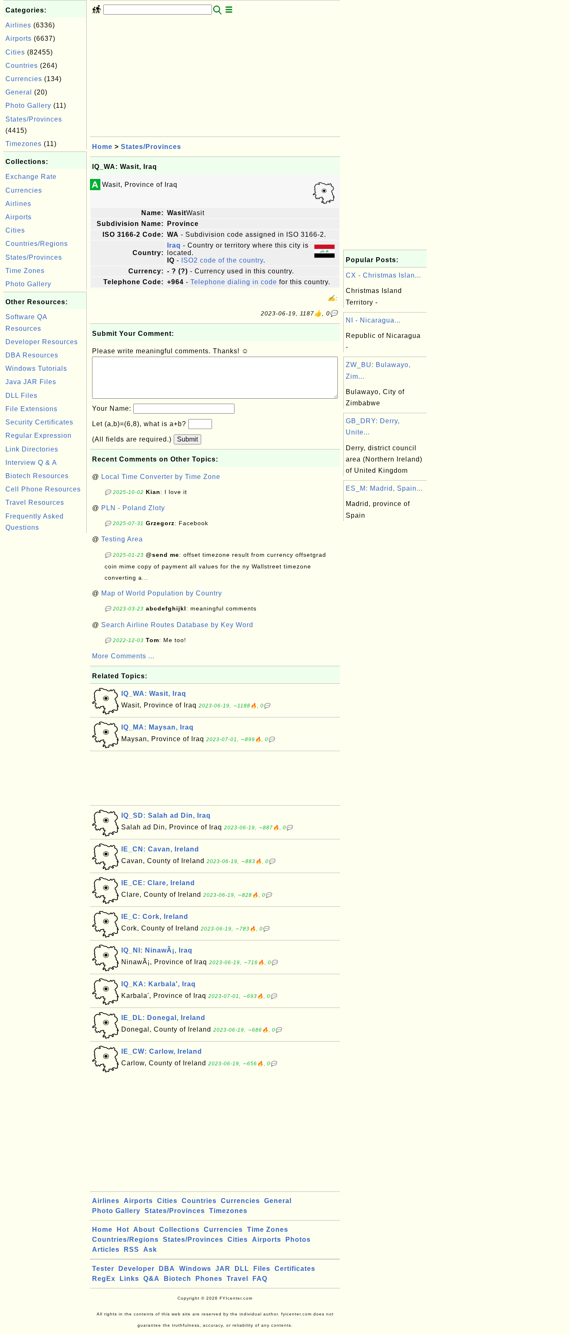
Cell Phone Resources (43, 489)
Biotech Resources (37, 475)
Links (129, 1278)
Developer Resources (41, 341)
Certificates (295, 1268)
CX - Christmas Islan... (383, 275)
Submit (187, 439)
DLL (242, 1268)
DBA (167, 1268)
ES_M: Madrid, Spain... (384, 488)
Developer (136, 1268)
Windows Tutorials (36, 368)
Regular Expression (38, 435)
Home (102, 146)
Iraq (174, 245)
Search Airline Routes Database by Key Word (177, 624)
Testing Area (122, 539)
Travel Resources (34, 502)
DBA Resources (31, 355)
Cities (15, 52)
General (18, 92)
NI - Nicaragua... (373, 320)
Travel (237, 1278)
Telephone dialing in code (233, 281)
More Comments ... (123, 656)
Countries (21, 65)
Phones (208, 1278)
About (144, 1229)
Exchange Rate (31, 176)
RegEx (103, 1278)
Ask (150, 1249)
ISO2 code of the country (222, 260)
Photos (298, 1239)
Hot (123, 1229)
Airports (18, 38)
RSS (131, 1249)
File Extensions (31, 408)
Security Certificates (39, 422)
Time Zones (25, 270)
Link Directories (31, 449)
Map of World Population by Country (161, 593)
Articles (106, 1249)
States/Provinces (33, 119)
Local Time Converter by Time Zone (160, 476)
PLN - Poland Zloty (133, 507)
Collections (179, 1229)
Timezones (23, 143)
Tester (103, 1268)
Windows (195, 1268)
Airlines (18, 25)
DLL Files (21, 395)
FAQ (259, 1278)
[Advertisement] (45, 660)
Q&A (151, 1278)
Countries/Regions (36, 243)
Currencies (23, 78)
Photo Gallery (28, 105)
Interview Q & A (31, 462)
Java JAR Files (30, 381)
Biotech (177, 1278)
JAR (222, 1268)
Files (261, 1268)
